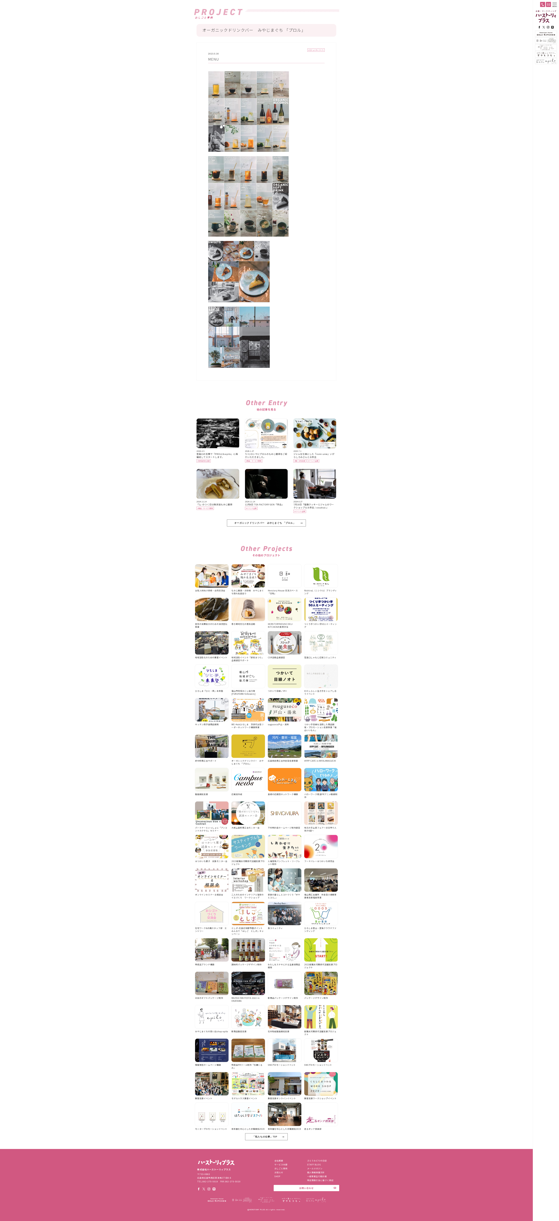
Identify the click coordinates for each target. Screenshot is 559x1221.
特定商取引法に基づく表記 (320, 1180)
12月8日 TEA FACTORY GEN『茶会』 (264, 504)
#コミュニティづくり (316, 50)
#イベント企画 (313, 461)
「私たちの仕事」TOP (265, 1136)
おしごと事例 (281, 1168)
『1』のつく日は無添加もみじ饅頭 (216, 504)
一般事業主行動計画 (317, 1176)
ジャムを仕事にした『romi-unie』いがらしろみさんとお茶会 (314, 455)
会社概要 (278, 1160)
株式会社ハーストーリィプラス (216, 1162)
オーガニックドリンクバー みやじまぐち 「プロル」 (265, 522)
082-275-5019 (210, 1181)
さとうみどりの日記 (317, 1160)
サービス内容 (281, 1164)
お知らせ (278, 1172)
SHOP (277, 1176)
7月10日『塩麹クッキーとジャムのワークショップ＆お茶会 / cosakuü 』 (313, 506)
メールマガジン (315, 1168)
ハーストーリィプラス (546, 16)
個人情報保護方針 (316, 1172)
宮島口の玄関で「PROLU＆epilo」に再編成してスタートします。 (217, 455)
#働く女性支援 (299, 461)
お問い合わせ (306, 1188)
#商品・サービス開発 (253, 461)
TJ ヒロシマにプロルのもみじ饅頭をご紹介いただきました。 (266, 455)
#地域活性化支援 (204, 461)
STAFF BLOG (314, 1164)
